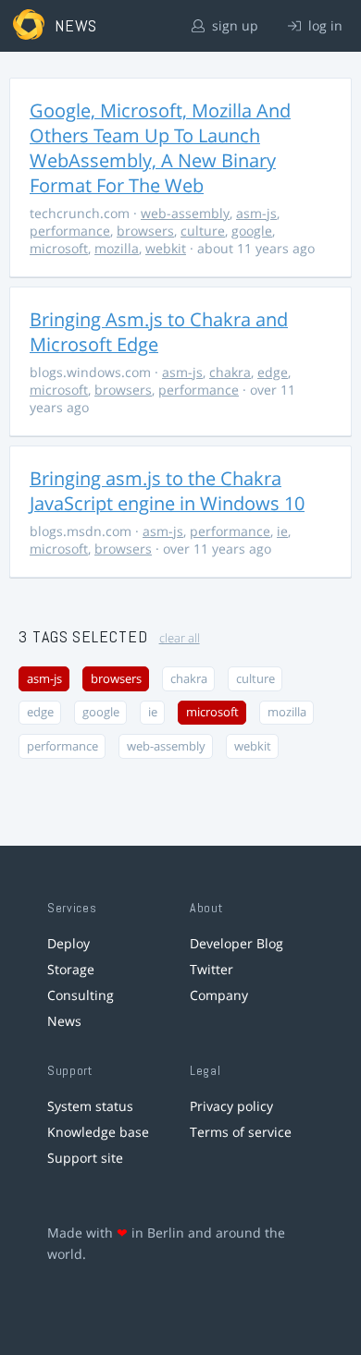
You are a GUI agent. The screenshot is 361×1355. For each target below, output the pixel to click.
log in (323, 25)
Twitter (211, 969)
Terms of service (241, 1132)
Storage (70, 969)
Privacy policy (231, 1106)
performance (70, 230)
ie (282, 531)
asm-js (256, 213)
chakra (230, 372)
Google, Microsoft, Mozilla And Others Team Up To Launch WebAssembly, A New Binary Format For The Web (160, 148)
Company (219, 995)
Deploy (68, 943)
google (251, 230)
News (64, 1021)
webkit (165, 248)
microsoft (59, 248)
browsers (145, 230)
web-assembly (185, 213)
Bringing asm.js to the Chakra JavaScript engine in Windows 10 (167, 491)
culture (202, 230)
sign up (233, 25)
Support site (85, 1157)
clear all (179, 638)
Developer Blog (236, 943)
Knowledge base (98, 1132)
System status (90, 1106)
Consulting (80, 995)
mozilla (116, 248)
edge (272, 372)
